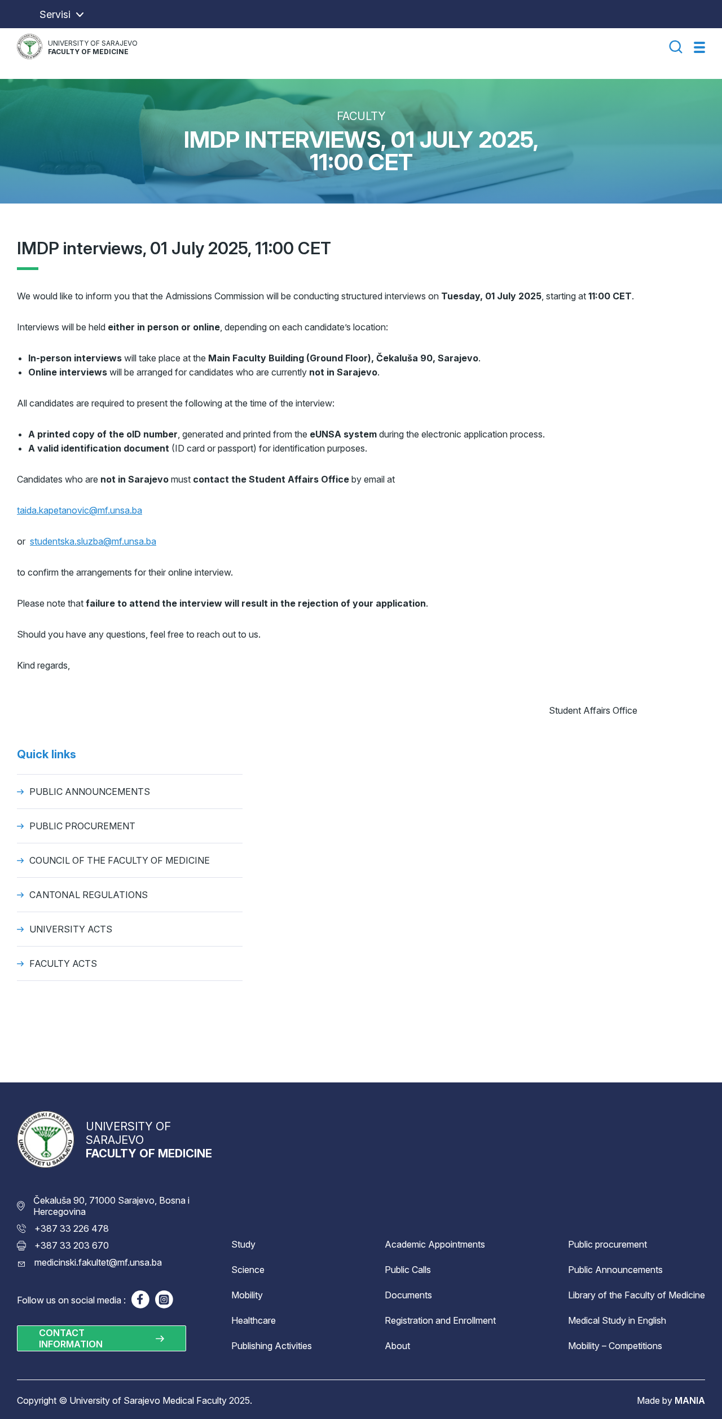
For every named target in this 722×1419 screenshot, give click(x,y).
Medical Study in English (617, 1320)
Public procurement (607, 1244)
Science (248, 1269)
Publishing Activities (271, 1345)
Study (243, 1244)
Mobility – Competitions (615, 1345)
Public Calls (408, 1269)
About (397, 1345)
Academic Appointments (435, 1244)
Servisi (55, 14)
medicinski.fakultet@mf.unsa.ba (98, 1262)
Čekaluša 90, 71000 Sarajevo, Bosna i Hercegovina (111, 1206)
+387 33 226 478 (71, 1228)
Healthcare (253, 1320)
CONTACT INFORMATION (71, 1338)
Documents (408, 1295)
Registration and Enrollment (440, 1320)
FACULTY (361, 116)
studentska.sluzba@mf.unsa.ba (93, 541)
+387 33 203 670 (71, 1245)
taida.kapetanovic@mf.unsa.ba (79, 510)
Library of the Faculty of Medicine (636, 1295)
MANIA (690, 1400)
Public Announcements (615, 1269)
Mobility (247, 1295)
